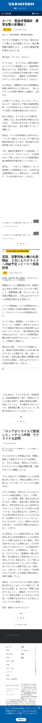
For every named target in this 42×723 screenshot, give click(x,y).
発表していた (27, 411)
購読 (15, 8)
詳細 (21, 416)
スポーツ (9, 672)
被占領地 (9, 654)
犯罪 (7, 675)
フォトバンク (22, 8)
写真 (22, 654)
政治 (7, 657)
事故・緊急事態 (11, 679)
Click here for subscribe (18, 251)
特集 (22, 647)
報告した (33, 161)
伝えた (26, 57)
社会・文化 (10, 668)
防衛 (7, 665)
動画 (22, 658)
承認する (21, 719)
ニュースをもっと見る (21, 624)
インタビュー (25, 650)
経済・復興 (10, 661)
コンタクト (10, 694)
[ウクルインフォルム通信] (21, 4)
